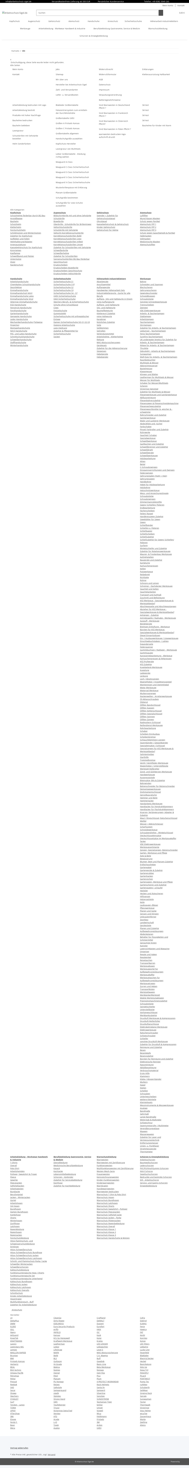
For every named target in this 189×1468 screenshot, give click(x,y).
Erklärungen (148, 69)
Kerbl (142, 1335)
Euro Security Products (64, 1326)
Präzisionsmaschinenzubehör (153, 1001)
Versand (51, 1454)
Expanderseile (146, 644)
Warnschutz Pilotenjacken (109, 1220)
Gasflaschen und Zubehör (152, 444)
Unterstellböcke (147, 1009)
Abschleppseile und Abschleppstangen (158, 606)
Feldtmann (102, 1416)
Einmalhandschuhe (19, 290)
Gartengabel (146, 867)
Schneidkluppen (147, 296)
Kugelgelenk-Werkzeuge (151, 667)
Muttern (144, 1082)
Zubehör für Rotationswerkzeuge (155, 551)
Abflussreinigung (148, 397)
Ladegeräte (145, 673)
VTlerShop (15, 1413)
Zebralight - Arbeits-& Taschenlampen (157, 351)
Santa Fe (101, 1387)
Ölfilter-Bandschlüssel (150, 705)
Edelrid (143, 1320)
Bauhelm (14, 221)
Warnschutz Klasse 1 (106, 1229)
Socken (57, 336)
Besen (143, 1050)
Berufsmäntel (16, 1194)
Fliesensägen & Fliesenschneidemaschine (159, 403)
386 (12, 1416)
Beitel (142, 464)
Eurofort (100, 1326)
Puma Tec (144, 1381)
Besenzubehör (146, 1056)
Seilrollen (101, 331)
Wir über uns (62, 79)
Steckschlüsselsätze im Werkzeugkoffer (158, 838)
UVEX (99, 1428)
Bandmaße (145, 1111)
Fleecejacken (16, 1183)
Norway (100, 1370)
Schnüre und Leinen (149, 583)
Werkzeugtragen (147, 983)
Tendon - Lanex (17, 1405)
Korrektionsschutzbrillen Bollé (67, 236)
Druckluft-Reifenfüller (150, 1021)
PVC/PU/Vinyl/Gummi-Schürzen (154, 1168)
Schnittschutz (16, 1293)
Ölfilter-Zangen (147, 719)
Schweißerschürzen (19, 1267)
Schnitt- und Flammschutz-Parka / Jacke (28, 1261)
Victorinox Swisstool (149, 389)
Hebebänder (102, 357)
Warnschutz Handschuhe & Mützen (113, 1238)
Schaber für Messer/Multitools (154, 383)
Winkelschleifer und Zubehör (153, 548)
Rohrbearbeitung (148, 728)
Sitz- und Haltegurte (106, 307)
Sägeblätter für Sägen (150, 519)
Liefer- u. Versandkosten (67, 95)
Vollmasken (145, 238)
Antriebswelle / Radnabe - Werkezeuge (158, 618)
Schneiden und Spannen (151, 284)
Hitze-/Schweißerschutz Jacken (24, 1255)
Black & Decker (147, 1358)
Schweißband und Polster (22, 256)
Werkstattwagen (147, 992)
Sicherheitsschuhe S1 (63, 281)
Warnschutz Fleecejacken (108, 1212)
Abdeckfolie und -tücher (151, 423)
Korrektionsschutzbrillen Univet (68, 244)
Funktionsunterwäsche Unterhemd (26, 1278)
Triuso (56, 1407)
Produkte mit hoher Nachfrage (26, 115)
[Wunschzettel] (174, 13)
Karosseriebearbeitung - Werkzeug (156, 655)
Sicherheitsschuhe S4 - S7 (65, 293)
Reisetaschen (146, 960)
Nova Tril (144, 1370)
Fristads (100, 1419)
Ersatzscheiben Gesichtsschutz (68, 270)
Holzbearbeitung (148, 458)
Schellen (144, 1090)
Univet (100, 1407)
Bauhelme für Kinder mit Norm (156, 125)
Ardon (99, 1425)
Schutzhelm (15, 224)
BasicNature (145, 1364)
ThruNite (144, 348)
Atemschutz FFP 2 (148, 227)
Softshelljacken (17, 1185)
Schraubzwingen (148, 499)
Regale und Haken (148, 954)
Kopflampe (15, 253)
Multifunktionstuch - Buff (22, 1301)
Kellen (143, 568)
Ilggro (12, 1332)
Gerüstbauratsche (148, 795)
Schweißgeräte (147, 452)
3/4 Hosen (15, 1206)
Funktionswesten (104, 1165)
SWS (56, 1402)
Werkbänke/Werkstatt (150, 995)
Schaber (144, 731)
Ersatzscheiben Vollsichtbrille (67, 273)
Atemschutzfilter (147, 244)
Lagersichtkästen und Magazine (154, 948)
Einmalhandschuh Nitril (21, 293)
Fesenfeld (144, 1352)
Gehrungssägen (147, 478)
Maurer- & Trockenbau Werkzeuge (156, 554)
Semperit (101, 1390)
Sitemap (59, 74)
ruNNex (143, 1384)
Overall (13, 1165)
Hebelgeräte (102, 354)
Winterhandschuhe (19, 345)
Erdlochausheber (148, 864)
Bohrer (143, 281)
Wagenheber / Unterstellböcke (154, 766)
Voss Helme (145, 1410)
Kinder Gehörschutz (106, 227)
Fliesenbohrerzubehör (150, 400)
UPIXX (12, 1410)
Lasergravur (18, 130)
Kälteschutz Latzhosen (20, 1287)
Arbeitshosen (16, 1203)
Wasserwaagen (147, 1134)
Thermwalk (145, 1405)
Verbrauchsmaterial (149, 1070)
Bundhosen (15, 1209)
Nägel (142, 1085)
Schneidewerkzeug (148, 829)
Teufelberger (60, 1405)
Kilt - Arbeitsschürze (149, 1180)
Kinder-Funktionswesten (108, 1180)
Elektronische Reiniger (150, 1061)
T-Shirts (13, 1162)
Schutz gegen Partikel (150, 221)
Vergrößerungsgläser (150, 1128)
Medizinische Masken (150, 241)
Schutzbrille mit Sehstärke (66, 230)
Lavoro (13, 1344)
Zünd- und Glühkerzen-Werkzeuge (156, 771)
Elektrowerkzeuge (148, 1030)
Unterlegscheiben (148, 1096)
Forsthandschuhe (18, 310)
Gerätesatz (102, 345)
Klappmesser (146, 371)
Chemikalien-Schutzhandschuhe (25, 284)
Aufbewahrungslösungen (151, 931)
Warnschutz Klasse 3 (106, 1235)
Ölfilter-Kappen (147, 708)
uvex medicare (60, 328)
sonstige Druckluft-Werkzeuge (154, 1041)
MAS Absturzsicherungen (108, 342)
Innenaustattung (18, 244)
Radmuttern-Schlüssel (150, 722)
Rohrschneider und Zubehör (153, 415)
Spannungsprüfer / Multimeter (154, 1125)
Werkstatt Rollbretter (149, 768)
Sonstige (101, 1396)
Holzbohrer (145, 487)
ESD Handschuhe (18, 304)
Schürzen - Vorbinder (63, 1177)
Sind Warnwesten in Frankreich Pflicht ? (113, 114)
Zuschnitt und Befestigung (152, 597)
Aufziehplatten (147, 557)
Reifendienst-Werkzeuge (151, 725)
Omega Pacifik (16, 1373)
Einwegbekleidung (148, 1185)
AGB (101, 79)
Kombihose (15, 1214)
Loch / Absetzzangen (149, 679)
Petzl (56, 1375)
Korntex (143, 1338)
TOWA (13, 1407)
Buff (99, 1358)
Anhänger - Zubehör (149, 615)
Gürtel (13, 1200)
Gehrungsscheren (148, 290)
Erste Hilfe (145, 1073)
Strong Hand (59, 1399)
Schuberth (145, 1387)
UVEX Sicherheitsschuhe (65, 296)
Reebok (13, 1384)
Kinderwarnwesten (105, 1183)
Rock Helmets (103, 1384)
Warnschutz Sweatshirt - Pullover (112, 1209)
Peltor (13, 1378)
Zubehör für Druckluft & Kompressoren (158, 1044)
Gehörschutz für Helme (107, 230)
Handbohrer (145, 481)
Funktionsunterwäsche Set (22, 1275)
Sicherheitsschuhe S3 (63, 290)
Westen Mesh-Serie (106, 1171)
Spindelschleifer (147, 1006)
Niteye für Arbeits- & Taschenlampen (157, 345)
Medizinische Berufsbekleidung (68, 1165)
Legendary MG (17, 1346)
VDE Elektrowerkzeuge (150, 310)
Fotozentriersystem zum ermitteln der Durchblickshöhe (71, 111)
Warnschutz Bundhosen (108, 1200)
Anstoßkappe (16, 218)
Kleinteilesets (146, 1102)
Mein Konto (167, 5)
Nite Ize (143, 1367)
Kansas (57, 1335)
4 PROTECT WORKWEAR (108, 1381)
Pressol (13, 1381)
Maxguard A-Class (64, 162)
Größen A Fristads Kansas (68, 123)
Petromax (14, 1375)
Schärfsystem (146, 826)
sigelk (56, 1393)
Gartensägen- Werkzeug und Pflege (156, 882)
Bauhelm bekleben (21, 125)
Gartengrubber (147, 873)
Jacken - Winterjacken (20, 1197)
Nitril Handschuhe (18, 331)
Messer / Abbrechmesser (151, 824)
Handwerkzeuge (147, 774)
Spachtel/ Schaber (148, 435)
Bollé (56, 1355)
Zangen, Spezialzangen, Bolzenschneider (159, 850)
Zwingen (144, 307)
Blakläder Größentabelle (67, 105)
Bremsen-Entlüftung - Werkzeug (155, 626)
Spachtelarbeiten (148, 592)
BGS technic (15, 1370)
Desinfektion (16, 287)
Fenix (142, 1326)
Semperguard (60, 1390)
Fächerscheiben (147, 510)
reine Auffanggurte (105, 302)
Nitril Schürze (146, 1171)
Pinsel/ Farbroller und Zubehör (154, 429)
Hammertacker (147, 800)
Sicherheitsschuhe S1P (64, 284)
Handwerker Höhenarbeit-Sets (111, 290)
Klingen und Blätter (149, 374)
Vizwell (100, 1410)
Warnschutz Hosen (105, 1197)
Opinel (57, 1373)
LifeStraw (58, 1349)
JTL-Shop (183, 1461)
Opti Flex (101, 1373)
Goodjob (100, 1361)
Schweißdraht (146, 449)
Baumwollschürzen (149, 1162)
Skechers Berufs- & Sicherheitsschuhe (71, 302)
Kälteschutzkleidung (19, 1270)
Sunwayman (145, 354)
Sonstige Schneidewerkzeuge (153, 302)
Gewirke (14, 1180)
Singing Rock (146, 1393)
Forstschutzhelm (18, 230)
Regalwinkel (145, 957)
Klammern (145, 1076)
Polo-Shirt (14, 1168)
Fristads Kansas (17, 1361)
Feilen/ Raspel (146, 513)
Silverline (101, 1393)
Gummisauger (146, 652)
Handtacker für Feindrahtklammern (156, 806)
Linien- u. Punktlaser (149, 1146)
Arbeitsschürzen (147, 1159)
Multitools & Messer (149, 362)
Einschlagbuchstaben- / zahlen (154, 641)
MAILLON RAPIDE (18, 1352)
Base (12, 1425)
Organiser (144, 951)
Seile (99, 325)
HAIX (99, 1329)
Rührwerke (145, 432)
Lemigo (13, 1349)
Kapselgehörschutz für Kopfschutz (26, 247)
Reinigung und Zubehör (151, 1047)
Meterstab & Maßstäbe (150, 1119)
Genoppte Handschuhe (21, 316)
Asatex (57, 1428)
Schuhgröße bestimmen (67, 197)
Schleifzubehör (147, 536)
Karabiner (101, 319)
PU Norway (59, 1381)
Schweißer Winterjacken (21, 1264)
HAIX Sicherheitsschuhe (65, 299)
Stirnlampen (146, 325)
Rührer (143, 580)
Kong (99, 1338)
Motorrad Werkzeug (149, 690)
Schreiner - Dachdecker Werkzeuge (156, 586)
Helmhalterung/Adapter (21, 241)
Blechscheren (146, 287)
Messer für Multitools (150, 380)
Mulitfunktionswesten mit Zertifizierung (115, 1168)
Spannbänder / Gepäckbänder (154, 742)
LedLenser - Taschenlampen (153, 331)
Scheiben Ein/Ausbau (150, 734)
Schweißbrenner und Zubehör (154, 447)
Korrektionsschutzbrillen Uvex (67, 238)
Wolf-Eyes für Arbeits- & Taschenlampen (158, 357)
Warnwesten (102, 1159)
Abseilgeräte (102, 281)
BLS (55, 1358)
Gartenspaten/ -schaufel (151, 887)
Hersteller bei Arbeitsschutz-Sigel (71, 84)
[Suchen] (161, 13)
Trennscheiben (147, 304)
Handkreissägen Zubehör (151, 516)
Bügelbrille (59, 221)
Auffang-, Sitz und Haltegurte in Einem (114, 299)
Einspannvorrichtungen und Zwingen (157, 470)
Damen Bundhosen (19, 1212)
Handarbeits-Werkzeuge (151, 803)
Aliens (143, 1425)
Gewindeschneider (148, 293)
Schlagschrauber (148, 1035)
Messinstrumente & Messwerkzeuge (157, 1105)
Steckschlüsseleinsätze (150, 835)
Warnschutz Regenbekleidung (111, 1223)
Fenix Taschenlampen (150, 333)
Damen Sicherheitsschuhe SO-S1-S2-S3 (72, 322)
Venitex (57, 1413)
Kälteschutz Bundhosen (21, 1281)
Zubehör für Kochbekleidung (67, 1185)
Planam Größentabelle (66, 192)
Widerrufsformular (107, 74)
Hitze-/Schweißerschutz (21, 1249)
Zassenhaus (145, 1416)
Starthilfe (144, 757)
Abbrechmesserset (148, 365)
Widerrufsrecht (106, 69)
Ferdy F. (13, 1422)
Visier (12, 262)
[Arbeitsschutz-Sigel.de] (14, 13)
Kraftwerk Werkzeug (63, 1341)
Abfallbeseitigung (148, 1067)
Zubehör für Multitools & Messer (155, 391)
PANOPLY (144, 1373)
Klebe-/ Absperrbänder (150, 1079)
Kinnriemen (15, 250)
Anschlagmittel (104, 284)
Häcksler (144, 890)
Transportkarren (147, 963)
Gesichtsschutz (61, 262)
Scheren (144, 386)
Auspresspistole (147, 777)
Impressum (104, 89)
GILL (12, 1329)
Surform (144, 545)
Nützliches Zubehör (106, 322)
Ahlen (142, 461)
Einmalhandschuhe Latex (22, 296)
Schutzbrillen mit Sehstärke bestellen (25, 137)
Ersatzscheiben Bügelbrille (66, 267)
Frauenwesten (103, 1174)
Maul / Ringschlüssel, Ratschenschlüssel (158, 818)
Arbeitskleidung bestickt (23, 110)
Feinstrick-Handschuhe (21, 307)
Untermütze (15, 259)
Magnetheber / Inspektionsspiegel (156, 681)
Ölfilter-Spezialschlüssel (151, 713)
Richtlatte (144, 577)
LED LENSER (102, 1344)
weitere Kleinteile (148, 1099)
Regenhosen (16, 1232)
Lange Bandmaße (148, 1117)
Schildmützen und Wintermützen (25, 233)
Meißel (143, 821)
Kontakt (181, 5)
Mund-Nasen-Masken (150, 218)
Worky (143, 1419)
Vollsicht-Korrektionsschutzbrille (69, 233)
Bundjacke (15, 1191)
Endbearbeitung (147, 507)
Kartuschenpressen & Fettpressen (156, 658)
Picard (143, 1375)
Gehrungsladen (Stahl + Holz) (153, 476)
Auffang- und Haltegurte (108, 304)
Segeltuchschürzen (149, 1174)
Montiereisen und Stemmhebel (154, 684)
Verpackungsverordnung (110, 95)
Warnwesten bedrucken (108, 1191)
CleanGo (57, 1317)
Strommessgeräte (148, 1148)
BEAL (12, 1367)
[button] (170, 13)
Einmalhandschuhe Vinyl (21, 299)
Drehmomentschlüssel (150, 792)
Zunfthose (15, 1223)
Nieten (143, 1088)
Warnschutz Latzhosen (107, 1203)
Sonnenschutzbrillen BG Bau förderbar (72, 259)
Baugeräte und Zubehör (151, 560)
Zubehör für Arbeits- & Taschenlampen (158, 328)
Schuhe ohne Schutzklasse (66, 304)
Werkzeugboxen (147, 966)
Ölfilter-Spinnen (147, 716)
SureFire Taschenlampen (151, 336)
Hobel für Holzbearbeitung (152, 484)
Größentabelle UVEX (65, 118)
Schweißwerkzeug (148, 441)
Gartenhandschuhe (19, 313)
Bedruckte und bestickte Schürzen (156, 1177)
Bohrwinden (145, 783)
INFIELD (57, 1332)
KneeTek (14, 1338)
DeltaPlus (14, 1320)
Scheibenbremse (148, 737)
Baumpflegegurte (105, 310)
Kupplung (144, 670)
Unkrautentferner (148, 916)
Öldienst (144, 702)
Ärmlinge (14, 1246)
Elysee (13, 1419)
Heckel (143, 1361)
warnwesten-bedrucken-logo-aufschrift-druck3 (112, 135)
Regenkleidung (17, 1229)
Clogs (56, 307)
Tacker (143, 841)
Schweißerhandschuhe (21, 339)
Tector (143, 1402)
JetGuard (14, 1335)
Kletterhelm (15, 227)
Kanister (144, 945)
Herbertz (14, 1364)
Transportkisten (147, 989)
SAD (12, 1387)
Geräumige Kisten (148, 943)
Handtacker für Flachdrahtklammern (157, 809)
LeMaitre (144, 1346)
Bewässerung (146, 858)
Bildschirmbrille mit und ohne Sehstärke (72, 215)
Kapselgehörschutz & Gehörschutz (113, 224)
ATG (55, 1416)
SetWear (144, 1390)
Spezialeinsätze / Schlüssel (152, 745)
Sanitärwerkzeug (148, 418)
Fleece (13, 1177)
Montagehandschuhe (20, 328)
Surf (12, 1402)
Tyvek (56, 1425)
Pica (98, 1375)
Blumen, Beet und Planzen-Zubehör (156, 861)
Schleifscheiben (147, 534)
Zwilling (143, 1422)
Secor (12, 1390)
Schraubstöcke (147, 299)
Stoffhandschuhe (18, 342)
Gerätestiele (145, 925)
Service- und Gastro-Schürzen (154, 1183)
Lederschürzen (147, 1165)
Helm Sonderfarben (21, 143)
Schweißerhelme (61, 253)
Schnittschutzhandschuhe (22, 336)
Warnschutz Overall (106, 1226)
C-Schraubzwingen (148, 467)
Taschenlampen (147, 322)
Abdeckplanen (146, 934)
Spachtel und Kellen (149, 589)
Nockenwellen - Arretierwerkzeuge (156, 696)
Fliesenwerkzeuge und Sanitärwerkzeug (158, 394)
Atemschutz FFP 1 (148, 224)
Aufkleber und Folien (20, 238)
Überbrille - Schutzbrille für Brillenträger (72, 224)
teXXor (100, 1405)
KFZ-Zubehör (146, 664)
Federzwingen (146, 473)
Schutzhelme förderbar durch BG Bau (27, 215)
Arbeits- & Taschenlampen (152, 313)
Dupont (100, 1323)
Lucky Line (145, 1349)
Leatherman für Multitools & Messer (157, 377)
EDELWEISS (59, 1323)
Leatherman (59, 1344)
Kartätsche (145, 563)
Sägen (143, 522)
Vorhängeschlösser (149, 1012)
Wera (12, 1428)
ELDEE (13, 1326)
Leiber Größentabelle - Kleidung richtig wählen (71, 155)
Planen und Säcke (148, 911)
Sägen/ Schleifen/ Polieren (152, 505)
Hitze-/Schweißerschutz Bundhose (26, 1252)
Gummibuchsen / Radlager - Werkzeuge (158, 650)
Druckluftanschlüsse (149, 1024)
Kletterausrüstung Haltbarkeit (156, 74)
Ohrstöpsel (102, 221)
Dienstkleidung (61, 1162)
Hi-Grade (58, 1364)
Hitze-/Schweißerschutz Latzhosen (26, 1258)
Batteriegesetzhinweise (110, 100)
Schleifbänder (146, 525)
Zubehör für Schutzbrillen (66, 256)
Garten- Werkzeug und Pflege (153, 853)
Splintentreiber (147, 754)
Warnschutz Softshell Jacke (109, 1214)
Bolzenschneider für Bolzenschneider (157, 786)
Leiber (56, 1346)
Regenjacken (16, 1235)
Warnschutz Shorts (105, 1206)
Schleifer (144, 1038)
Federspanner (146, 647)
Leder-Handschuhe (19, 319)
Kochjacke (58, 1171)
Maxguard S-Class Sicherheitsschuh (72, 177)
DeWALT (100, 1320)
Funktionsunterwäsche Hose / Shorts (27, 1272)
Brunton (14, 1355)
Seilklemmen (103, 328)
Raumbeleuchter (148, 360)
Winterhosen (16, 1220)
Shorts (13, 1217)
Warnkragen (102, 1185)
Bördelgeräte (146, 623)
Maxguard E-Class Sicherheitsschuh (72, 172)
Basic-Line (101, 1364)
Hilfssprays (145, 896)
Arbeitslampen (147, 319)
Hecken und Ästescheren (151, 893)
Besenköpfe (145, 1053)
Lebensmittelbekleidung (65, 1174)
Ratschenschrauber (149, 1032)
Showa (13, 1393)
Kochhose (58, 1183)
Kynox (143, 1341)
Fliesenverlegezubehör (150, 406)
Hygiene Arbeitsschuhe (64, 325)
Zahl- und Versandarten (67, 89)
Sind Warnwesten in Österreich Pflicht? (113, 122)
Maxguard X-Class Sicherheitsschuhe (73, 182)
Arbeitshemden (17, 1171)
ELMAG (143, 1323)
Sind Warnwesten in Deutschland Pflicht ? (114, 106)
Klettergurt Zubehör (106, 313)
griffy (56, 1329)
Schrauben (145, 1093)
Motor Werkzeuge (148, 687)
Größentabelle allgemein (67, 133)
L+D (55, 1422)
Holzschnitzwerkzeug (150, 490)
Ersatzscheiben (61, 265)
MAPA (56, 1352)
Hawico (143, 1329)
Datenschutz (105, 84)
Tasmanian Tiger (104, 1402)
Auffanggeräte (103, 287)
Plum (99, 1378)
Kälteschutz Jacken (19, 1284)
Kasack (57, 1168)
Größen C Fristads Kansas (68, 128)
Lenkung (144, 676)
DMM (12, 1323)
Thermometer (146, 1151)
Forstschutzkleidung (19, 1238)
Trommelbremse (147, 760)
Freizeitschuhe (60, 310)
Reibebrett (145, 574)
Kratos (100, 1341)
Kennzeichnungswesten (108, 1177)
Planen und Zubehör (149, 928)
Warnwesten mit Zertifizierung (111, 1162)
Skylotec (57, 1396)
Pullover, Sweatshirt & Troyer (23, 1174)
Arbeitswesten (17, 1188)
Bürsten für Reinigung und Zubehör (156, 1059)
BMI (12, 1358)
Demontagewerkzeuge (150, 789)
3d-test (145, 105)
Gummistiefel (60, 313)
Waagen (143, 1131)
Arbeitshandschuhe (19, 281)
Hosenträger (16, 1299)
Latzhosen (15, 1226)
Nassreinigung (147, 1064)
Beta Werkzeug (104, 1367)
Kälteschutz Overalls (19, 1290)
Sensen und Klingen (149, 914)
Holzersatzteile (147, 899)
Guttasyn (58, 1361)
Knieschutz (16, 1309)
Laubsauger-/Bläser (149, 905)
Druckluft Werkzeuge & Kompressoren (157, 1018)
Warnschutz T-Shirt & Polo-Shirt (111, 1194)
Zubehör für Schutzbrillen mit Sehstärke (72, 247)
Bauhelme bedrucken (22, 120)
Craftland (101, 1317)
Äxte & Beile (145, 856)
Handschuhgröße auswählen (69, 138)
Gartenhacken (146, 876)
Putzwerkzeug (146, 571)
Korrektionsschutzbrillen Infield (68, 241)
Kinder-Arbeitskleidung (21, 1296)
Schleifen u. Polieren (149, 528)
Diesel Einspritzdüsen (150, 635)
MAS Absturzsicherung (107, 1352)
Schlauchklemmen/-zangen (152, 739)
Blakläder (144, 1355)
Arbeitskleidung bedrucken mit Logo (29, 105)
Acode (56, 1419)
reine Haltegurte (104, 316)
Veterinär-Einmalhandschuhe (23, 302)
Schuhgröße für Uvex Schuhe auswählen (69, 204)
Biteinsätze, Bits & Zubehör (152, 780)
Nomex (57, 1370)
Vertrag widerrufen (19, 1448)
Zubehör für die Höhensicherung (112, 348)
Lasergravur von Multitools (68, 149)
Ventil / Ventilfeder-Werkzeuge (154, 763)
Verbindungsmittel (105, 333)
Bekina (57, 1367)
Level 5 (100, 1349)
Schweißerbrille (61, 250)
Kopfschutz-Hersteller (66, 143)
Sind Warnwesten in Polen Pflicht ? (115, 129)
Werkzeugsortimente (149, 847)
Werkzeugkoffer (147, 974)
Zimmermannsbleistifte (151, 502)
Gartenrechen (146, 879)
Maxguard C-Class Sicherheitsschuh (72, 167)
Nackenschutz (16, 265)
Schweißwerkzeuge (149, 455)
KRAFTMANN (16, 1341)
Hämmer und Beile (148, 797)
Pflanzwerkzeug (147, 908)
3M (98, 1422)
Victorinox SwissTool (63, 1410)
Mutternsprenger (148, 693)
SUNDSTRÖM (103, 1399)
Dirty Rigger (59, 1320)
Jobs (58, 69)
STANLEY (14, 1399)
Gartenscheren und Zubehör (153, 885)
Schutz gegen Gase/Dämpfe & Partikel (157, 233)
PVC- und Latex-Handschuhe (23, 333)
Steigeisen (101, 351)
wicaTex (143, 1413)
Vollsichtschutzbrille (63, 227)
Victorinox (144, 1407)
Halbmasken (146, 236)
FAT (141, 1332)
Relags (57, 1384)
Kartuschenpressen (149, 565)
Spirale (143, 1396)
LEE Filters (144, 1344)
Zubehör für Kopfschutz (21, 236)
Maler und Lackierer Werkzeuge (154, 420)
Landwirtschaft (147, 922)
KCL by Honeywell (62, 1338)
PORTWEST (145, 1378)
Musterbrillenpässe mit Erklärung (71, 187)
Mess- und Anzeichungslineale (154, 493)
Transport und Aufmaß (150, 594)
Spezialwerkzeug (148, 438)
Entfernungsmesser (149, 1143)
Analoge (143, 1108)
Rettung (100, 339)
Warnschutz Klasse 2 (106, 1232)
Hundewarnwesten (105, 1188)
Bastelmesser (146, 368)
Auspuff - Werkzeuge (149, 621)
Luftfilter (144, 215)
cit (11, 1317)
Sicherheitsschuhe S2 (63, 287)
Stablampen (145, 316)
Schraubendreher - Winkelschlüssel (156, 832)
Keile (142, 902)
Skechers (14, 1396)
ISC (98, 1332)
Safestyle (58, 1387)
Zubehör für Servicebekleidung (68, 1180)
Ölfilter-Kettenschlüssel (151, 710)
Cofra (142, 1317)
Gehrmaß (144, 1114)
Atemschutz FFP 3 (148, 230)
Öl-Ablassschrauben (149, 699)
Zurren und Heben (148, 986)
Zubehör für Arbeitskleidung (23, 1304)
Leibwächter (102, 1346)
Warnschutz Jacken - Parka (109, 1217)
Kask (99, 1335)
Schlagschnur (146, 1122)
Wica (99, 1413)
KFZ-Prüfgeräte (147, 661)
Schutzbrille (59, 218)
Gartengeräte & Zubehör (151, 870)
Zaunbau (144, 919)
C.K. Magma (102, 1355)
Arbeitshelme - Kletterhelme (110, 336)
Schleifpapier (146, 531)
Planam (57, 1378)
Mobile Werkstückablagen (152, 998)
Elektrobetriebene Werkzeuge (153, 1027)
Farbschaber (146, 426)
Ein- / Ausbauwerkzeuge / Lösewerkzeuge (159, 638)
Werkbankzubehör (148, 1015)
